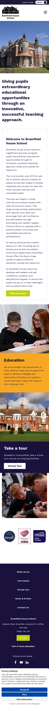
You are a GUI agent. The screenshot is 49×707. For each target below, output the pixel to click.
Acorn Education (26, 646)
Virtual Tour (15, 466)
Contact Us (23, 607)
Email (23, 637)
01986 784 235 (23, 631)
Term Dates (23, 581)
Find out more (18, 293)
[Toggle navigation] (45, 12)
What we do (23, 572)
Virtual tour (23, 589)
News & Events (23, 598)
